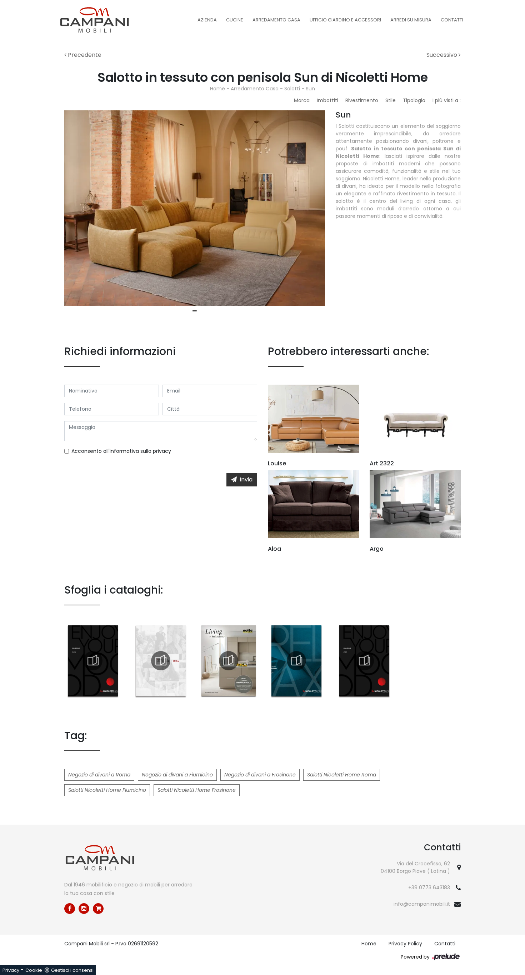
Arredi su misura (410, 19)
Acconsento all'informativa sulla (121, 451)
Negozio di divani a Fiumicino (177, 774)
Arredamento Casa (276, 19)
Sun (310, 88)
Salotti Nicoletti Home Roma (341, 774)
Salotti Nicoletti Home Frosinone (197, 790)
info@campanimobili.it (422, 904)
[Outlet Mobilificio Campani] (98, 908)
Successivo (442, 55)
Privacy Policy (405, 943)
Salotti (292, 88)
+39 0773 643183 (429, 887)
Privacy (10, 970)
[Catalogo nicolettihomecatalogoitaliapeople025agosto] (364, 660)
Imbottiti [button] (327, 100)
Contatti (452, 19)
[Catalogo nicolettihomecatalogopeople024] (160, 660)
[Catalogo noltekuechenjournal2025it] (228, 660)
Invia (246, 479)
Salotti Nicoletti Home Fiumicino (107, 790)
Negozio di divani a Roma (99, 774)
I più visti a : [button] (446, 100)
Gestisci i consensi (72, 970)
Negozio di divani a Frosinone (260, 774)
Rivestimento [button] (361, 100)
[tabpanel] (194, 208)
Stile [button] (390, 100)
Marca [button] (302, 100)
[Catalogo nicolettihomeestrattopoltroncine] (296, 660)
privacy (162, 451)
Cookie (33, 970)
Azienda (207, 19)
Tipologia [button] (414, 100)
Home (217, 88)
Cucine (234, 19)
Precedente (83, 55)
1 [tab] (194, 311)
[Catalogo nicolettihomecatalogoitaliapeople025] (92, 660)
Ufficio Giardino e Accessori (345, 19)
